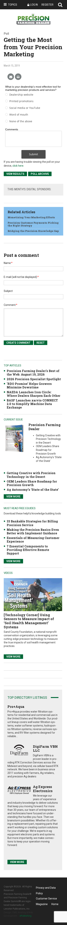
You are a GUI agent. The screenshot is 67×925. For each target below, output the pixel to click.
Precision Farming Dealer (44, 427)
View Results (15, 173)
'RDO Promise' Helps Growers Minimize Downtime (29, 385)
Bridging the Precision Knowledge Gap (33, 231)
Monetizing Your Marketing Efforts (31, 217)
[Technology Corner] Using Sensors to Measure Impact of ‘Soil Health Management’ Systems (29, 621)
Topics (12, 4)
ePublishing (25, 916)
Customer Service (46, 898)
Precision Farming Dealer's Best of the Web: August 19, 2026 (33, 372)
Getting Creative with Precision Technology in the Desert (31, 474)
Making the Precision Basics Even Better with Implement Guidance (33, 531)
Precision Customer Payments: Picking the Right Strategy (33, 224)
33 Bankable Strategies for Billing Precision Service (32, 523)
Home (54, 904)
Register (47, 4)
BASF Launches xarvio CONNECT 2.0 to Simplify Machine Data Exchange (32, 403)
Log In (34, 4)
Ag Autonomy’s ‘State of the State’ (33, 489)
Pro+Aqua (15, 706)
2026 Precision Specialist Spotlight (34, 379)
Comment (10, 304)
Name (8, 262)
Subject (8, 290)
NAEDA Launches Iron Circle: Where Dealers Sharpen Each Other (33, 394)
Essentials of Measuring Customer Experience (33, 539)
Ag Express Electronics (42, 788)
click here (17, 165)
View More (13, 496)
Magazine (42, 904)
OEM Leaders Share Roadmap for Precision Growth (32, 483)
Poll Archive (40, 173)
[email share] (10, 77)
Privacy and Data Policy (46, 888)
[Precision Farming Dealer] (14, 438)
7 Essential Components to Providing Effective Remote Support (28, 549)
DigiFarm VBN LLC (45, 748)
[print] (18, 77)
